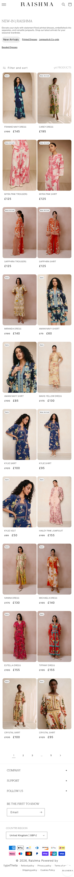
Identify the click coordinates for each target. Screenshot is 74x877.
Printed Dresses (29, 39)
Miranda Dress (12, 329)
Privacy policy (44, 865)
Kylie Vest (10, 531)
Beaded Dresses (9, 47)
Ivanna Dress (11, 598)
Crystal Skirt (12, 732)
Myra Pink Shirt (48, 194)
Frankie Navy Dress (15, 127)
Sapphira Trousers (15, 261)
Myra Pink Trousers (15, 194)
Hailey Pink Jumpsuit (51, 531)
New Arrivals (11, 39)
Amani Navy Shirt (14, 396)
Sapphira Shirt (47, 261)
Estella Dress (12, 665)
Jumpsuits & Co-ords (49, 39)
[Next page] (60, 755)
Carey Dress (46, 127)
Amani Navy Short (49, 329)
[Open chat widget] (67, 870)
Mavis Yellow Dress (50, 396)
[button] (63, 4)
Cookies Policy (47, 870)
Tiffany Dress (47, 665)
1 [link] (13, 755)
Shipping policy (29, 870)
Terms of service (62, 865)
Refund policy (27, 865)
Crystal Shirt (47, 732)
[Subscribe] (41, 812)
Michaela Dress (48, 598)
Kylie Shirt (45, 463)
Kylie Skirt (10, 463)
